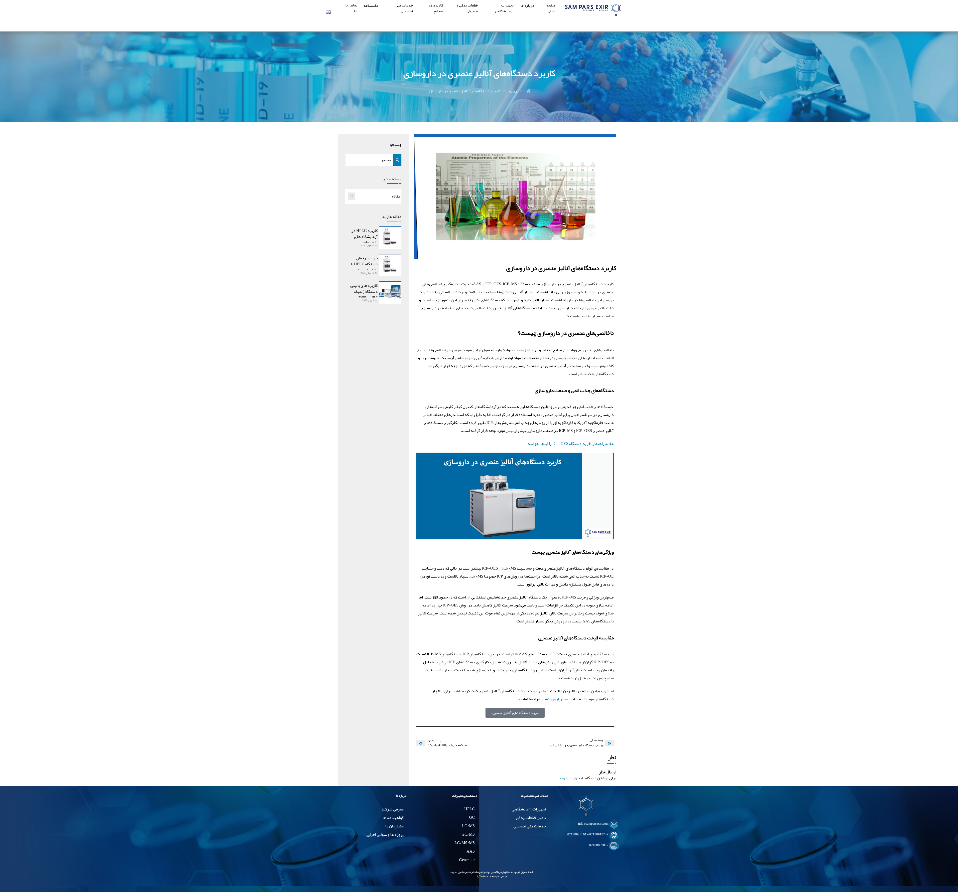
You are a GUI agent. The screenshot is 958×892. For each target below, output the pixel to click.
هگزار (479, 876)
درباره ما (527, 6)
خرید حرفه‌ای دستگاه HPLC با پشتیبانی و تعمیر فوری (364, 267)
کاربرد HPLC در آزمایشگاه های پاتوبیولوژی (365, 237)
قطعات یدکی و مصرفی (467, 8)
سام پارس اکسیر (554, 699)
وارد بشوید (568, 778)
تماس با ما (351, 8)
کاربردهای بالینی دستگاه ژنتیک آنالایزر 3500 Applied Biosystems (362, 294)
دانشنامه (370, 6)
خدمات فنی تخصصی (404, 8)
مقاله (513, 91)
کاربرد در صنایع (435, 8)
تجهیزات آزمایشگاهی (504, 8)
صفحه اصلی (551, 8)
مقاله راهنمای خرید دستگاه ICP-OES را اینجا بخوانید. (570, 444)
